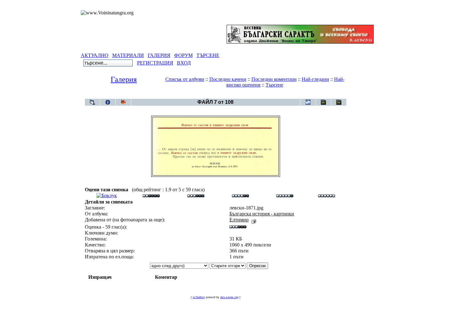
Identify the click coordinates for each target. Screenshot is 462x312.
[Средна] (195, 195)
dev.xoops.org (229, 297)
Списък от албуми (184, 79)
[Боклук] (106, 195)
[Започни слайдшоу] (123, 102)
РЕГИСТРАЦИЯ (155, 63)
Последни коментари (274, 79)
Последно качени (227, 79)
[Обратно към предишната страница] (92, 102)
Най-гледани (315, 79)
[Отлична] (284, 195)
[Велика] (326, 195)
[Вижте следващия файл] (338, 102)
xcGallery (199, 297)
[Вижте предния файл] (323, 102)
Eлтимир (239, 219)
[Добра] (240, 195)
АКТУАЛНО (94, 55)
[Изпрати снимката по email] (308, 102)
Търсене (274, 84)
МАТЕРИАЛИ (128, 55)
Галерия (124, 79)
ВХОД (184, 63)
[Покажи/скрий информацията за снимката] (107, 102)
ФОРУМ (183, 55)
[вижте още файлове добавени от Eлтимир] (253, 219)
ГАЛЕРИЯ (159, 55)
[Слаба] (151, 195)
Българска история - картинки (227, 95)
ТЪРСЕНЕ (207, 55)
